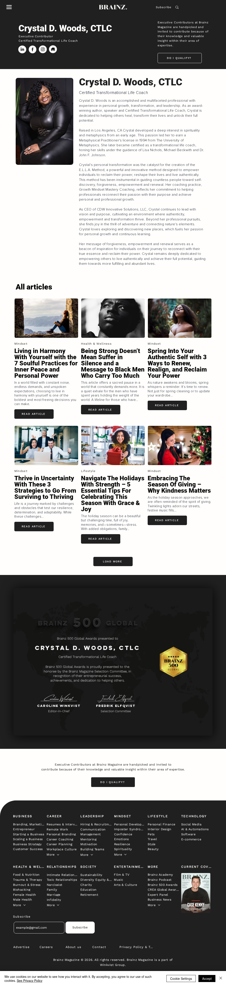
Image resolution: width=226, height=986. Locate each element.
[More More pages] (58, 855)
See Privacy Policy (29, 980)
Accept (207, 978)
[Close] (220, 978)
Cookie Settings (181, 978)
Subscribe (163, 7)
